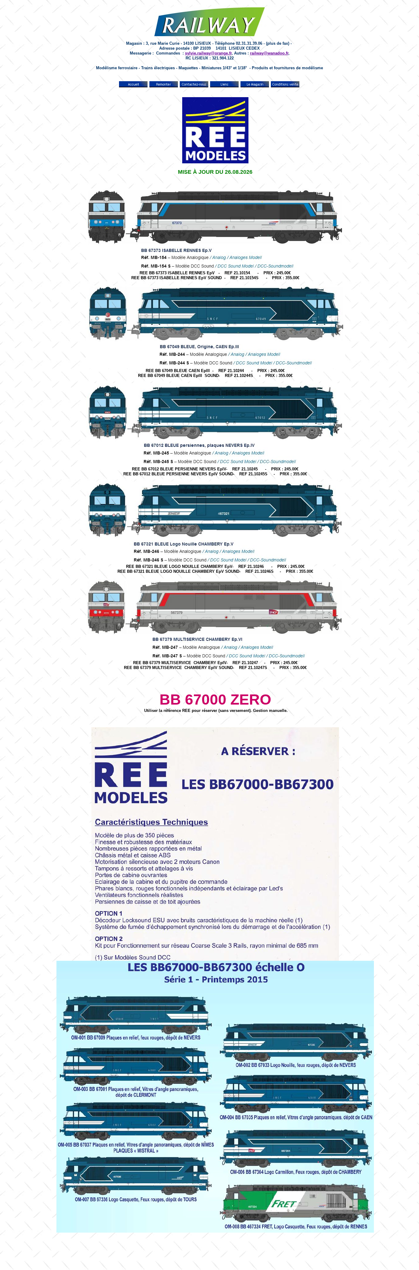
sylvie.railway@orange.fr (208, 53)
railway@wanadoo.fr (269, 53)
